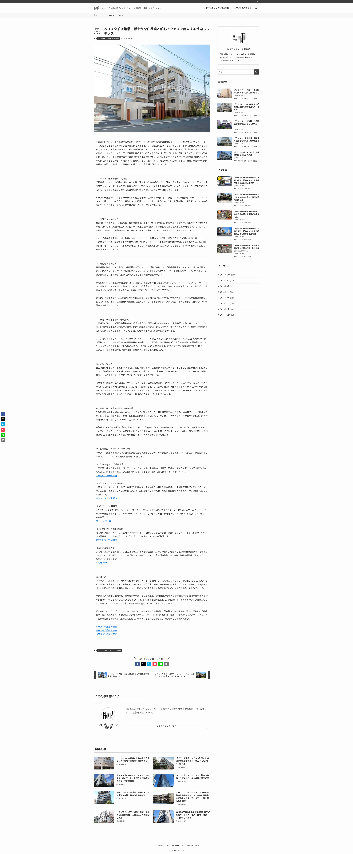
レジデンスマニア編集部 (108, 726)
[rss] (257, 1)
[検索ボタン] (256, 8)
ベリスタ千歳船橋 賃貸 (106, 626)
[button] (137, 664)
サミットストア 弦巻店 (106, 498)
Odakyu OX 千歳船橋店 (106, 475)
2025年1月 (227, 309)
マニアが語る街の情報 (190, 845)
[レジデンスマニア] (96, 8)
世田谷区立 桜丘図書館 (106, 540)
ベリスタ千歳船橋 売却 (106, 634)
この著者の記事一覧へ (166, 725)
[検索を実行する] (256, 72)
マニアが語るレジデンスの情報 (108, 38)
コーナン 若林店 (103, 521)
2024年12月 (227, 314)
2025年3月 (227, 297)
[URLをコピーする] (166, 664)
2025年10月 (227, 274)
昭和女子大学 (102, 562)
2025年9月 (227, 280)
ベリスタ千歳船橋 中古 (106, 630)
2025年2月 (227, 303)
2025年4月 (226, 292)
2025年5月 (226, 286)
